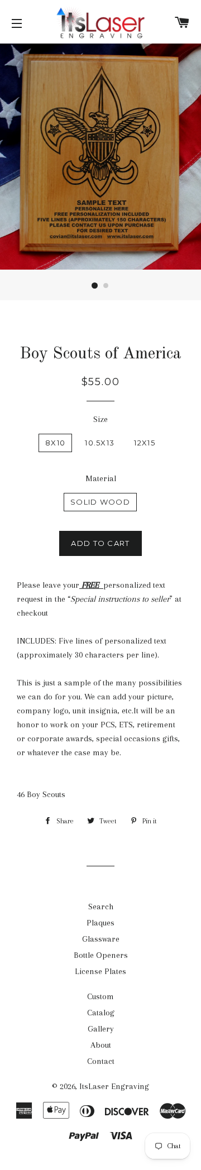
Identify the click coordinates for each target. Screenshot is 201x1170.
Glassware (100, 939)
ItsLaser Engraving (114, 1086)
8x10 (55, 442)
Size (100, 419)
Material (100, 478)
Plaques (100, 923)
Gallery (101, 1029)
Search (100, 907)
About (100, 1045)
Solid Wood (100, 501)
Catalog (100, 1013)
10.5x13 (99, 442)
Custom (100, 996)
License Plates (100, 971)
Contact (100, 1061)
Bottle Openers (101, 955)
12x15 (144, 442)
